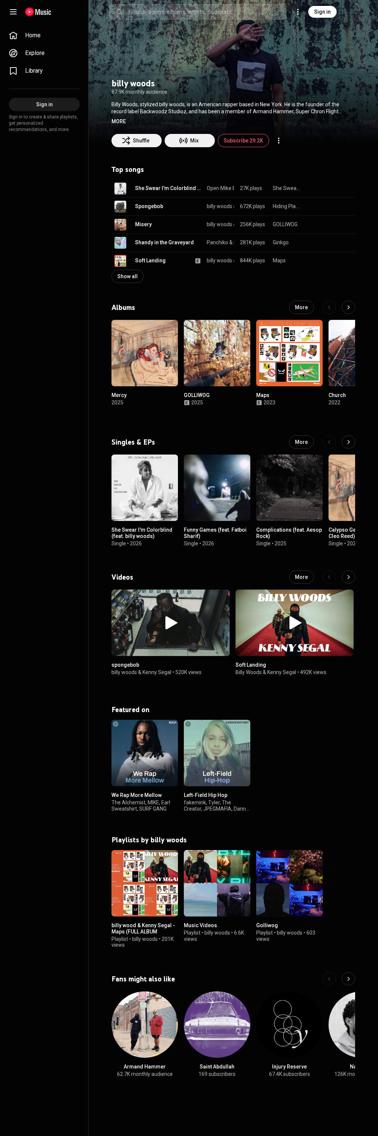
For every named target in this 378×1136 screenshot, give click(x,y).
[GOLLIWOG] (217, 353)
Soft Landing (150, 260)
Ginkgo (281, 242)
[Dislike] (326, 188)
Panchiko (217, 242)
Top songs (127, 169)
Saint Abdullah (217, 1067)
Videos (122, 577)
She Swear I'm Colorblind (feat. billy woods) (168, 188)
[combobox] (207, 11)
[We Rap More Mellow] (144, 753)
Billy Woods (249, 672)
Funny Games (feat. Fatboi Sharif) (215, 533)
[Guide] (13, 11)
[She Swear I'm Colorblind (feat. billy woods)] (144, 488)
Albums (123, 307)
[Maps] (289, 353)
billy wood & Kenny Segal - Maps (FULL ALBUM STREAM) (143, 931)
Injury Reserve (289, 1067)
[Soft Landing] (295, 623)
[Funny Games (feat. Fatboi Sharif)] (217, 488)
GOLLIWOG (285, 224)
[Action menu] (278, 140)
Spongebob (149, 206)
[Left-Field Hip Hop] (217, 753)
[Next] (348, 307)
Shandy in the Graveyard (164, 242)
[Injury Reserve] (289, 1024)
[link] (44, 35)
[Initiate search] (119, 12)
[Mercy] (144, 353)
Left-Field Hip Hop (205, 795)
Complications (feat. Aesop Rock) (289, 533)
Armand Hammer (145, 1067)
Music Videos (200, 925)
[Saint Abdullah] (217, 1024)
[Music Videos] (217, 883)
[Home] (38, 11)
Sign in (322, 12)
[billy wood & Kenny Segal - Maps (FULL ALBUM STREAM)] (144, 883)
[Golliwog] (289, 883)
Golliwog (267, 925)
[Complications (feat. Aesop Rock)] (289, 488)
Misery (143, 224)
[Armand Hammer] (144, 1024)
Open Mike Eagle (226, 188)
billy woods (219, 206)
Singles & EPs (133, 442)
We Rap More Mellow (136, 795)
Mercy (119, 395)
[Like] (312, 188)
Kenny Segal (156, 672)
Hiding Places (286, 206)
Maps (279, 260)
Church (337, 395)
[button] (118, 121)
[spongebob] (170, 623)
